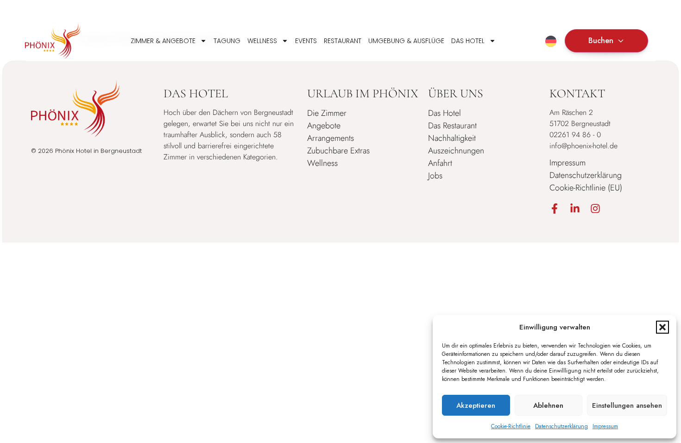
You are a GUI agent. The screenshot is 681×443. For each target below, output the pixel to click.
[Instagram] (595, 208)
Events (306, 40)
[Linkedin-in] (575, 208)
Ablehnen (548, 405)
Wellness (262, 40)
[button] (662, 327)
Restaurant (342, 40)
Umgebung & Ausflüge (406, 40)
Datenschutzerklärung (561, 426)
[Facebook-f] (554, 208)
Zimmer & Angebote (163, 40)
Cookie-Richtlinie (510, 426)
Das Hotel (468, 40)
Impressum (605, 426)
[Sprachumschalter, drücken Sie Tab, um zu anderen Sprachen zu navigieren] (551, 41)
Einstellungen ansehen (627, 405)
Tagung (227, 40)
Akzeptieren (475, 405)
